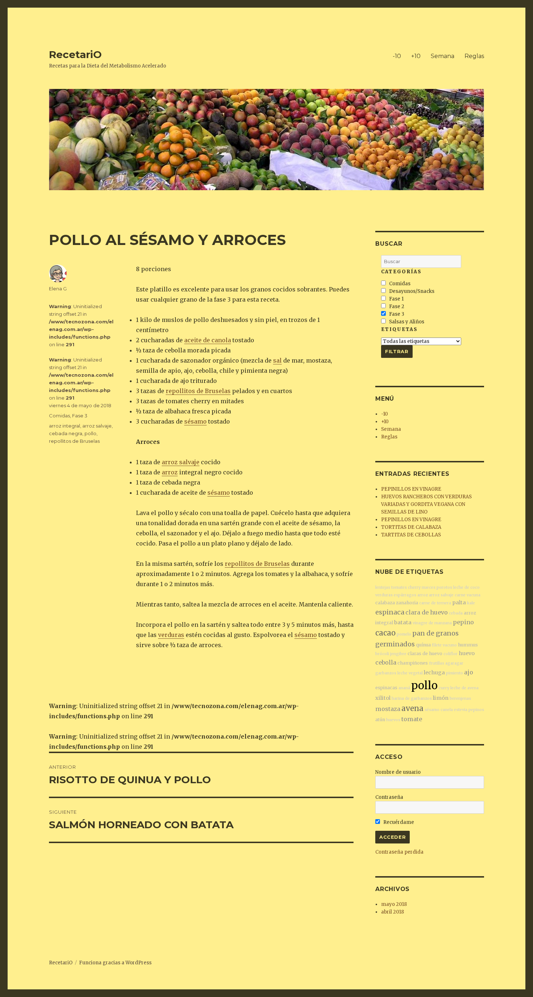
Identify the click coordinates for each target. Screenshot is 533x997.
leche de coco (466, 587)
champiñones (412, 663)
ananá (404, 688)
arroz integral (64, 426)
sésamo (195, 421)
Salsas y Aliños (406, 322)
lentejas (382, 587)
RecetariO (75, 54)
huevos (393, 720)
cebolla (385, 662)
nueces (428, 587)
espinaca (389, 612)
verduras (171, 634)
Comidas (59, 415)
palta (459, 602)
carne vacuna (467, 595)
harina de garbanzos (412, 698)
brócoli (382, 653)
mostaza (387, 708)
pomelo (404, 634)
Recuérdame (398, 822)
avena (412, 708)
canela (447, 709)
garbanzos (385, 673)
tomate (411, 719)
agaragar (454, 663)
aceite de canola (207, 340)
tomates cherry (406, 587)
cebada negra (65, 433)
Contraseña (389, 797)
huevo (467, 653)
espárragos (405, 595)
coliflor (450, 653)
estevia (460, 709)
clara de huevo (426, 612)
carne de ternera (435, 603)
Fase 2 (396, 306)
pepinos (476, 709)
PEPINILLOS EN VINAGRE (411, 489)
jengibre (398, 653)
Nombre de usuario (398, 772)
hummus (468, 644)
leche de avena (464, 688)
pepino (463, 622)
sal (277, 360)
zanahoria (407, 602)
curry (444, 688)
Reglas (474, 56)
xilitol (383, 698)
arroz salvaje (180, 462)
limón (441, 698)
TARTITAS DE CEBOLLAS (411, 535)
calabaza (385, 602)
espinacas (386, 687)
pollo (90, 433)
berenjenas (460, 698)
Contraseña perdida (399, 852)
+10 (416, 56)
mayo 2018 (394, 904)
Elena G (58, 288)
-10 (397, 56)
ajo (468, 672)
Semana (442, 56)
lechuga (434, 672)
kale (471, 603)
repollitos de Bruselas (198, 391)
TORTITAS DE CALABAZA (411, 527)
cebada (456, 613)
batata (403, 622)
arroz (170, 472)
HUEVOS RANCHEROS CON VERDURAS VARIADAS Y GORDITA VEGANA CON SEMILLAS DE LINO (426, 504)
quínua (423, 644)
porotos (444, 587)
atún (380, 719)
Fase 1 (396, 299)
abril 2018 (392, 912)
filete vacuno (444, 645)
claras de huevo (425, 653)
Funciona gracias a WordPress (115, 963)
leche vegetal (410, 673)
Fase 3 (79, 415)
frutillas (436, 663)
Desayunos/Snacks (411, 291)
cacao (385, 632)
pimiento (454, 673)
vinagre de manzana (432, 623)
